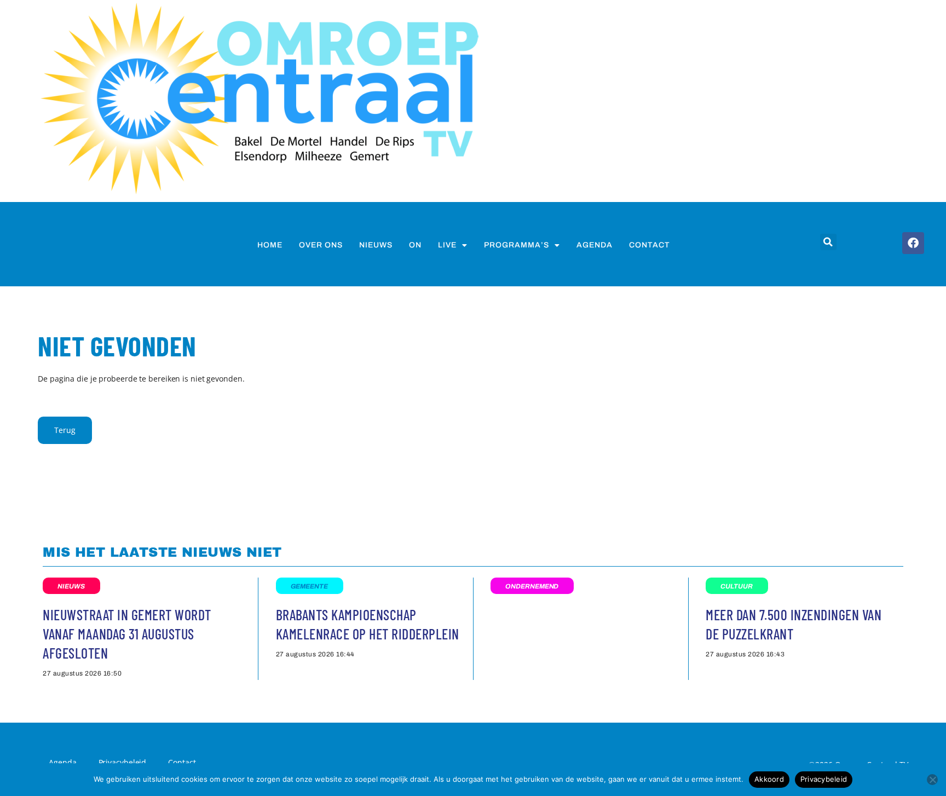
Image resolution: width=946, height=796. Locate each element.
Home (269, 245)
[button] (828, 242)
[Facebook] (913, 243)
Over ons (321, 245)
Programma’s (516, 245)
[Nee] (932, 779)
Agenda (594, 245)
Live (447, 245)
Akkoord (769, 779)
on (415, 245)
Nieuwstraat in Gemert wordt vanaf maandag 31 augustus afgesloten (127, 633)
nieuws (376, 245)
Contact (649, 245)
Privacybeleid (823, 779)
